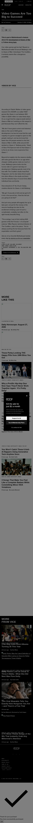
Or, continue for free (16, 427)
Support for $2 (16, 418)
